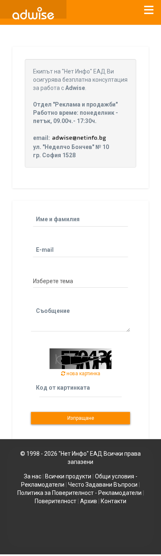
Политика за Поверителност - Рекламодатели (79, 493)
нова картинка (82, 373)
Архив (88, 501)
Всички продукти (68, 476)
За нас (32, 476)
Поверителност (55, 501)
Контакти (113, 501)
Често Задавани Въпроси (102, 484)
